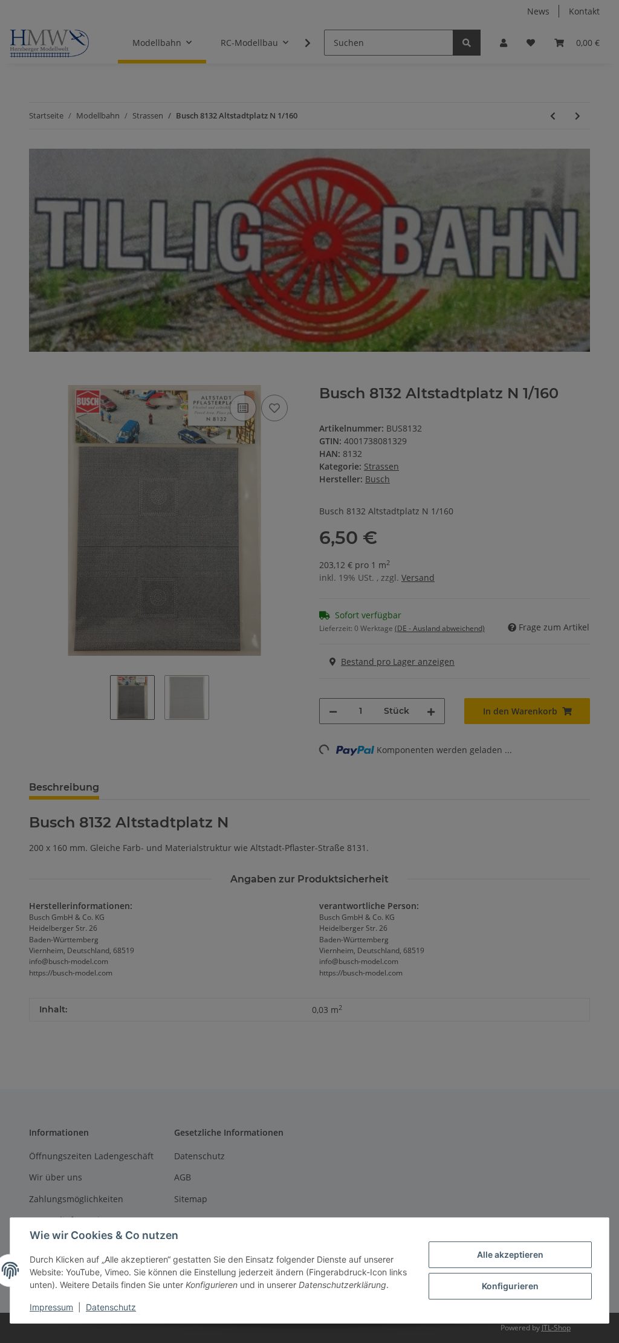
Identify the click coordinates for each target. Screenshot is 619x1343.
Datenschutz (111, 1307)
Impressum (51, 1307)
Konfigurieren (510, 1286)
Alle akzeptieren (510, 1254)
